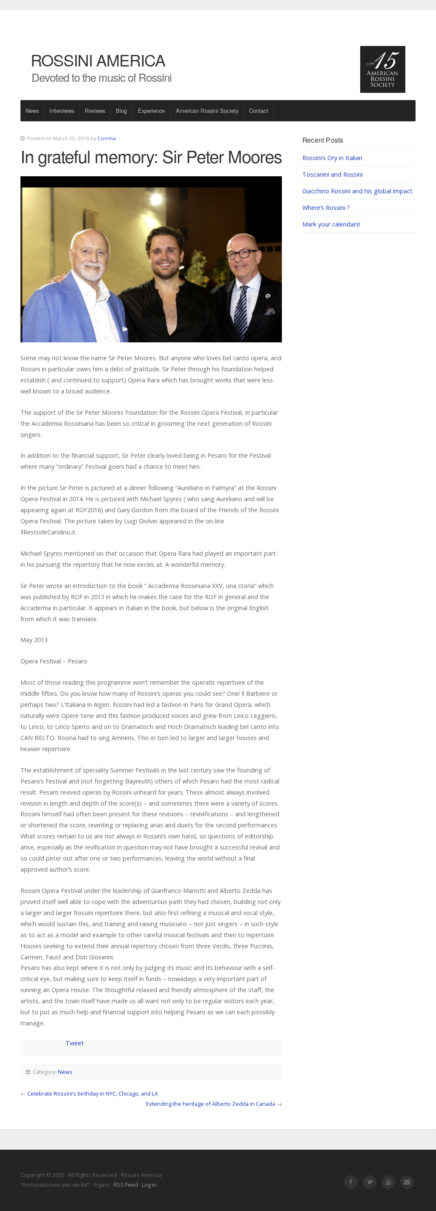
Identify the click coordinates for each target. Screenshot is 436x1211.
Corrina (107, 138)
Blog (121, 110)
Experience (151, 110)
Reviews (95, 110)
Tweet (75, 1043)
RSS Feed (126, 1184)
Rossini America (98, 59)
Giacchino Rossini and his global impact (357, 191)
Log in (149, 1184)
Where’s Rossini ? (326, 208)
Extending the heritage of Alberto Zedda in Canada (210, 1104)
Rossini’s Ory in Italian (332, 158)
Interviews (61, 110)
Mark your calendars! (331, 224)
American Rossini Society (207, 110)
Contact (258, 110)
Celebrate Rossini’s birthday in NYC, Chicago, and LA (92, 1093)
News (32, 110)
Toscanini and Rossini (332, 174)
